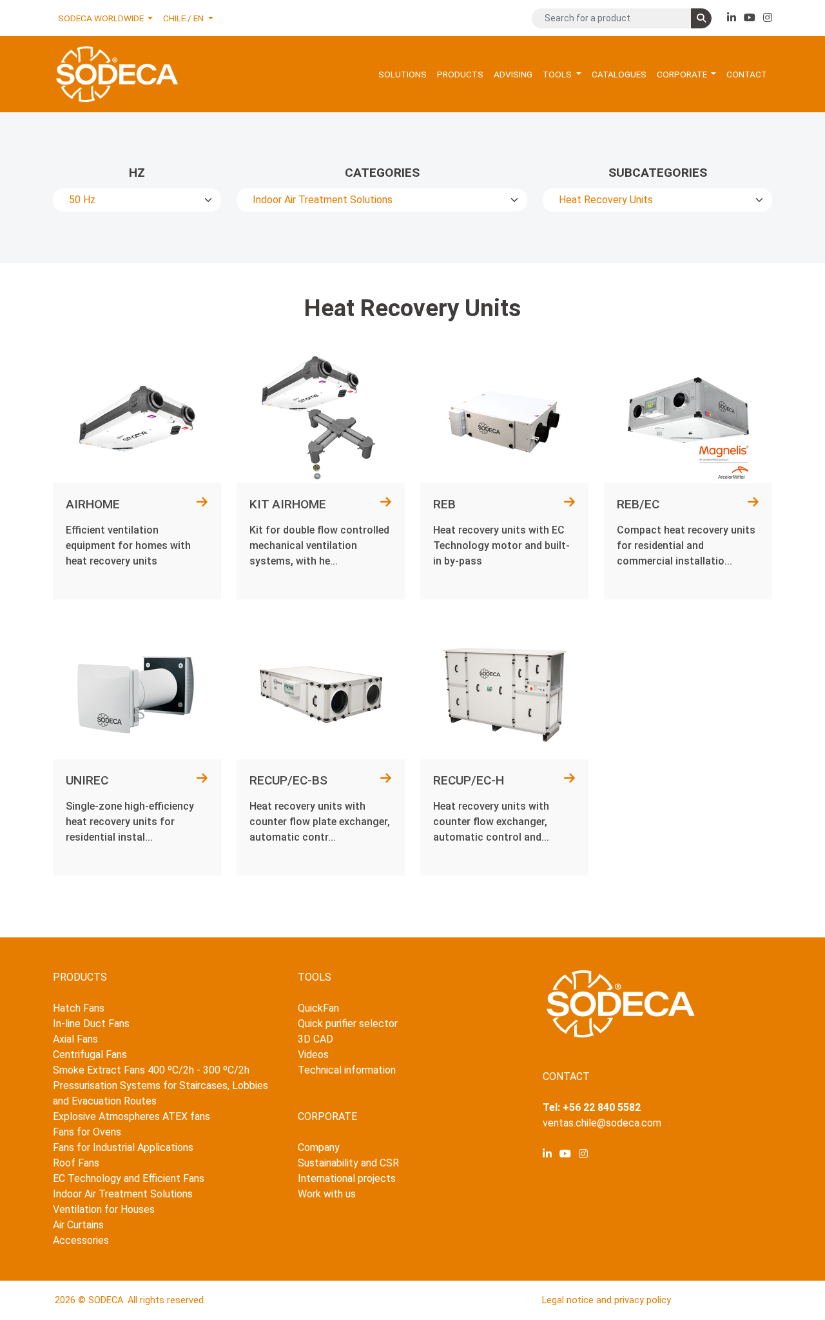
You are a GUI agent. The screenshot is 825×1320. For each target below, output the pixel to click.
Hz (137, 172)
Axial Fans (75, 1039)
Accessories (81, 1240)
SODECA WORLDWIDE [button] (102, 18)
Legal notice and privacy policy (606, 1300)
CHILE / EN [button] (184, 18)
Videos (313, 1054)
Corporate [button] (683, 74)
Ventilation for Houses (104, 1209)
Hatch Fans (78, 1008)
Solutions (402, 74)
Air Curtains (78, 1225)
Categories (382, 172)
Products (460, 74)
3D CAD (315, 1039)
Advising (513, 74)
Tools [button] (558, 74)
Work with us (327, 1194)
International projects (347, 1178)
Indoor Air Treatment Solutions (123, 1194)
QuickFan (318, 1008)
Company (319, 1147)
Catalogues (619, 74)
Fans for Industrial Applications (123, 1147)
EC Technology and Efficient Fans (128, 1178)
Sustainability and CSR (348, 1163)
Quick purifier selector (348, 1023)
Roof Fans (76, 1163)
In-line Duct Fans (91, 1023)
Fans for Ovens (87, 1132)
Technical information (347, 1070)
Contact (746, 74)
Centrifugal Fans (90, 1054)
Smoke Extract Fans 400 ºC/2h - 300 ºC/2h (151, 1070)
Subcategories (657, 172)
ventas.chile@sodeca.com (602, 1123)
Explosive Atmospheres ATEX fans (131, 1116)
